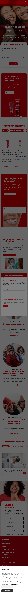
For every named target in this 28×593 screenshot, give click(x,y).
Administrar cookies (7, 586)
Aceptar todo (7, 590)
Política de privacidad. (14, 584)
